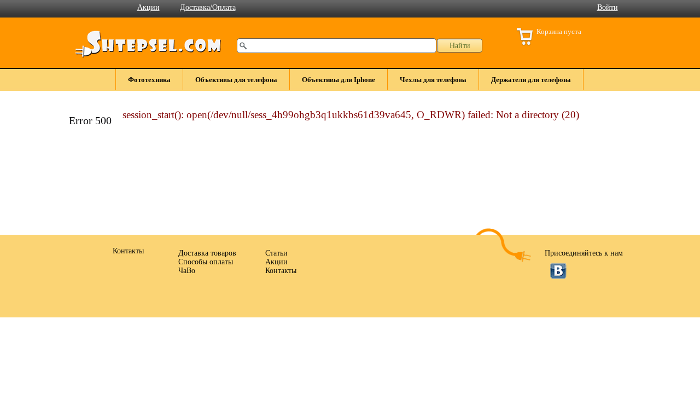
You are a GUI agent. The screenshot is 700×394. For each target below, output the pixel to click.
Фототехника (149, 80)
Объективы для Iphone (338, 80)
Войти (607, 7)
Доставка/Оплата (208, 7)
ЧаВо (186, 270)
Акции (148, 7)
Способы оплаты (205, 262)
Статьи (276, 253)
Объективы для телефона (236, 80)
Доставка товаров (207, 253)
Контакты (280, 270)
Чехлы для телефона (433, 80)
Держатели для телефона (531, 80)
